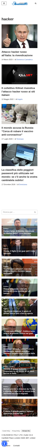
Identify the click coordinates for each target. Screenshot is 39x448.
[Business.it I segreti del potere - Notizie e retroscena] (19, 3)
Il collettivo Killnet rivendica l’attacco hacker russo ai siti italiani (18, 91)
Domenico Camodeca (24, 59)
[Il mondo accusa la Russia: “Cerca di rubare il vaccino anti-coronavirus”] (19, 114)
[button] (4, 443)
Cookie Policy (6, 431)
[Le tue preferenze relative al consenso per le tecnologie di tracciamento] (37, 336)
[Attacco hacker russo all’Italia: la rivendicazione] (19, 36)
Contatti (16, 446)
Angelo (20, 99)
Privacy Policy (16, 431)
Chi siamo (6, 446)
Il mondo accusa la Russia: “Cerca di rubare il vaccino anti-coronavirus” (18, 131)
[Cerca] (35, 3)
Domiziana (23, 184)
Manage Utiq (26, 431)
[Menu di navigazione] (4, 3)
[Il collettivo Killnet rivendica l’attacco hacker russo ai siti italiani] (19, 74)
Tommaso (20, 139)
